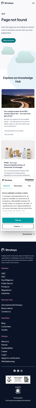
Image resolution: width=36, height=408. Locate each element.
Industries (5, 293)
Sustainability (7, 348)
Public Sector (7, 283)
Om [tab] (29, 186)
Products (5, 286)
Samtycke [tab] (6, 186)
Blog (3, 323)
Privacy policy (18, 398)
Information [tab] (18, 186)
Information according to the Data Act (18, 400)
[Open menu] (33, 3)
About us (5, 341)
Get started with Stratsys (11, 305)
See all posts (27, 234)
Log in (3, 354)
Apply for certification (10, 358)
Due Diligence (7, 280)
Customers (6, 326)
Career (4, 351)
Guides (4, 330)
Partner (4, 345)
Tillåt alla (18, 220)
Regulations (6, 290)
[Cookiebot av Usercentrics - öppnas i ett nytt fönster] (25, 180)
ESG (3, 276)
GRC (3, 273)
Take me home (8, 40)
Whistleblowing (8, 361)
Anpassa (17, 226)
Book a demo (7, 308)
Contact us (6, 311)
